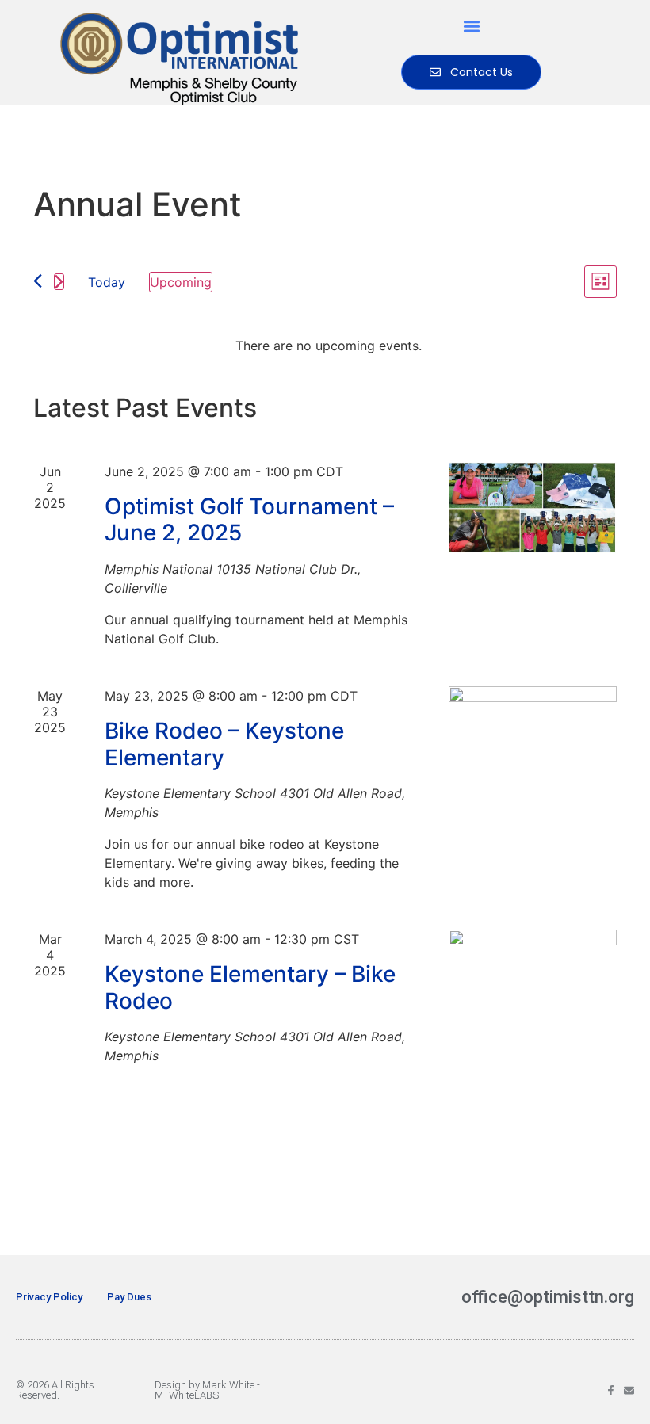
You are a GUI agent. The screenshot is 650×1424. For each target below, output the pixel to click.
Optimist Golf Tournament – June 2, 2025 (249, 520)
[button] (471, 26)
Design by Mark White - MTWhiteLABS (207, 1390)
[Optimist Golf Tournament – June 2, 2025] (533, 508)
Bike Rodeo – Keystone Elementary (224, 744)
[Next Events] (59, 281)
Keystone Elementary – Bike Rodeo (250, 987)
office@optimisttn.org (547, 1297)
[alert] (328, 345)
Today (106, 282)
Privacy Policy (49, 1297)
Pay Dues (129, 1297)
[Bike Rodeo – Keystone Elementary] (533, 742)
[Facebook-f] (611, 1390)
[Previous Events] (37, 280)
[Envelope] (629, 1390)
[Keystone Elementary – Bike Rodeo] (533, 986)
